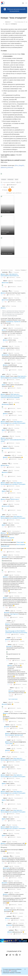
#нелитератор (9, 321)
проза (16, 179)
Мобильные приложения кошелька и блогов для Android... (16, 10)
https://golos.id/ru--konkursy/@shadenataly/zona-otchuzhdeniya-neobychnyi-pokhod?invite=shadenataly (12, 396)
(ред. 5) (19, 22)
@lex (16, 165)
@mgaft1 (21, 165)
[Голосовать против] (4, 184)
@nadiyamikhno (5, 448)
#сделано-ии (17, 321)
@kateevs (4, 167)
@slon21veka (5, 282)
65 (13, 187)
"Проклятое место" (14, 499)
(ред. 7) (16, 531)
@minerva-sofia (5, 506)
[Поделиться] (1, 187)
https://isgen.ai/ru (14, 614)
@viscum (10, 167)
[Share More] (9, 190)
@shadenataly (5, 355)
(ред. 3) (9, 622)
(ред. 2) (18, 280)
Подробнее (14, 942)
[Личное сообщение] (9, 24)
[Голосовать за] (1, 184)
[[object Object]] (10, 187)
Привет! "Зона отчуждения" (7, 537)
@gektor (4, 384)
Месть (7, 465)
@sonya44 (4, 556)
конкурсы (14, 24)
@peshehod (5, 472)
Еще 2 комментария (13, 699)
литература (10, 179)
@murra (4, 330)
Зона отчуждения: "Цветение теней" (14, 735)
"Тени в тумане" (20, 542)
